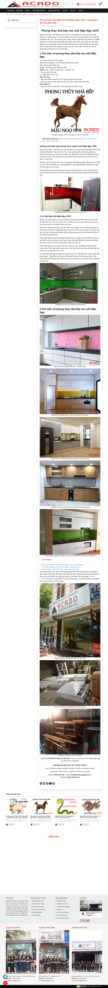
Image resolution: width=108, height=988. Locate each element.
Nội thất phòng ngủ (61, 915)
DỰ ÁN (65, 10)
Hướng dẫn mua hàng (38, 906)
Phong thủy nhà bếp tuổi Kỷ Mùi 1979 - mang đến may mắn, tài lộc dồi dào (17, 816)
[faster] (54, 887)
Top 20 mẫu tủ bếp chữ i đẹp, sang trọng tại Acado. (60, 569)
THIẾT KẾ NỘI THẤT (54, 10)
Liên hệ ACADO (36, 915)
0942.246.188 (90, 4)
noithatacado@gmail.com (14, 980)
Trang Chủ (10, 10)
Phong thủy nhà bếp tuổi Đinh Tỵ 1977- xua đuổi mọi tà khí (65, 816)
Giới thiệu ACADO (37, 912)
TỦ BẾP (27, 10)
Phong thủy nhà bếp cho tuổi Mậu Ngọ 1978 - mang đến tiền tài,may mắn (41, 816)
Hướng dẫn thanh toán (38, 909)
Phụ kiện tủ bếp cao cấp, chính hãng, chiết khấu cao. (61, 567)
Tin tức (72, 10)
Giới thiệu (19, 10)
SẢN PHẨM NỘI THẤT (39, 10)
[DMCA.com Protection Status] (82, 986)
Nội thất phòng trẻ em (62, 918)
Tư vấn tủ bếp (49, 26)
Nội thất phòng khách (62, 912)
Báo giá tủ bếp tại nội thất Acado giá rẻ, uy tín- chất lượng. (63, 564)
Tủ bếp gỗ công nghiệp (63, 906)
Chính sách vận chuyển (38, 903)
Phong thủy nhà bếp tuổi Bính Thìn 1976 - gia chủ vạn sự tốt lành (90, 816)
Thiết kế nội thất (61, 901)
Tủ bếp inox (59, 909)
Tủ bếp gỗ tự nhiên (62, 903)
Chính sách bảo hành (38, 901)
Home (7, 14)
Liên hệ (81, 10)
